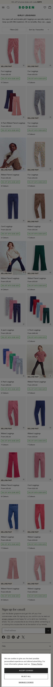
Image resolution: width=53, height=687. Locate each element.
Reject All (26, 676)
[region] (26, 670)
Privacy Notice (36, 664)
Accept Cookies (26, 670)
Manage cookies (26, 682)
